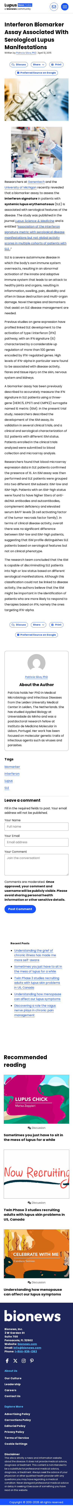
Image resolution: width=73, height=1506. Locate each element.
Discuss (20, 64)
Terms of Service (16, 1438)
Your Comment (15, 852)
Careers (10, 1390)
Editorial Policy (14, 1426)
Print (57, 64)
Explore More (13, 1406)
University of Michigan (20, 187)
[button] (54, 7)
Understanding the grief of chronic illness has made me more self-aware (35, 955)
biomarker (12, 767)
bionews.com (27, 1344)
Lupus (8, 781)
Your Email (12, 836)
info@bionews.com (27, 1348)
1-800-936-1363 (26, 1351)
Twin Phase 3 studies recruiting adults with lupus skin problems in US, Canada (37, 983)
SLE (6, 788)
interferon (11, 774)
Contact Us (12, 1396)
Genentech (36, 182)
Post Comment (20, 909)
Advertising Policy (17, 1414)
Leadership (12, 1384)
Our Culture (13, 1378)
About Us (10, 1371)
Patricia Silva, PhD (26, 52)
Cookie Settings (15, 1444)
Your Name (12, 820)
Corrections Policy (17, 1420)
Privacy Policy (14, 1432)
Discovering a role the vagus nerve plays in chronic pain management (35, 1010)
